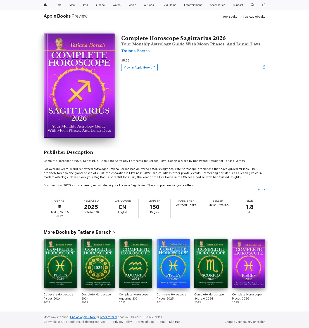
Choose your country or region (245, 321)
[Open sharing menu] (264, 67)
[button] (252, 5)
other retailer (108, 317)
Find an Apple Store (83, 317)
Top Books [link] (229, 16)
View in (138, 67)
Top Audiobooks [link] (254, 16)
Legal (161, 321)
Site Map (175, 321)
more (261, 189)
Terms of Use (145, 321)
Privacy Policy (122, 321)
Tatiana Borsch (135, 50)
